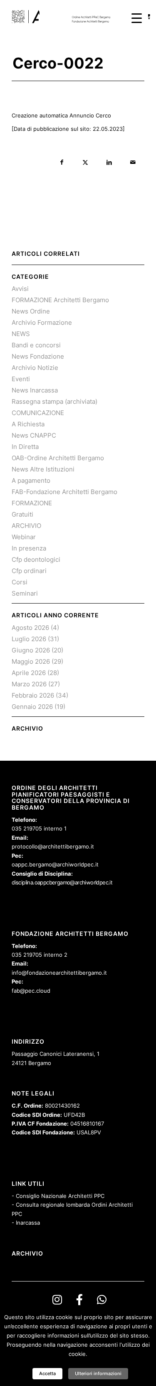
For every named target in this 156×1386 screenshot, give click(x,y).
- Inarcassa (26, 1222)
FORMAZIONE (32, 503)
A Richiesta (28, 424)
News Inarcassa (35, 390)
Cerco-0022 (58, 63)
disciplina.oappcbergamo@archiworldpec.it (62, 882)
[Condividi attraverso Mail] (132, 162)
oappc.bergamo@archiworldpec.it (55, 864)
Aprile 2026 (29, 673)
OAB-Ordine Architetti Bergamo (58, 458)
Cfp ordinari (29, 571)
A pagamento (31, 480)
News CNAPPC (34, 435)
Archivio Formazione (42, 322)
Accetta (47, 1373)
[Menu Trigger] (136, 17)
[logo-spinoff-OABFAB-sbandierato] (65, 16)
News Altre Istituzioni (43, 469)
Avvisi (20, 289)
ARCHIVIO (26, 526)
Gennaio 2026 (32, 707)
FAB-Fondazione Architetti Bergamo (64, 492)
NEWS (21, 334)
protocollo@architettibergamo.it (53, 846)
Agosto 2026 (30, 628)
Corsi (19, 582)
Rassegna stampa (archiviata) (54, 401)
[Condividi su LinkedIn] (109, 162)
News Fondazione (38, 356)
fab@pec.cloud (31, 990)
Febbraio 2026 (33, 695)
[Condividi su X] (85, 162)
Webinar (24, 537)
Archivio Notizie (35, 368)
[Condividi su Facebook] (61, 162)
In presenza (29, 548)
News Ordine (31, 311)
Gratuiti (22, 514)
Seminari (25, 593)
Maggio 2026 (31, 661)
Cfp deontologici (36, 559)
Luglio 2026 (29, 639)
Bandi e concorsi (36, 345)
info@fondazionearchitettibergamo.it (59, 972)
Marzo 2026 (29, 684)
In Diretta (25, 447)
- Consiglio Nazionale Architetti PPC (58, 1195)
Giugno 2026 (31, 650)
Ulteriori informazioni (98, 1373)
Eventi (21, 379)
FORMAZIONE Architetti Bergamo (60, 300)
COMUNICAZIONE (38, 413)
